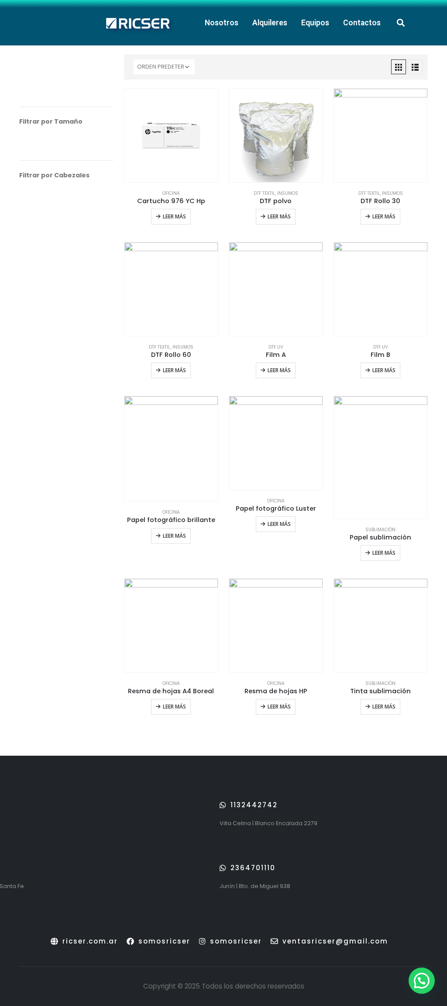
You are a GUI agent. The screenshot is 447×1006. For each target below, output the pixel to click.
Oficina (171, 193)
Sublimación (380, 529)
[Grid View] (398, 66)
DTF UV (275, 347)
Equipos (315, 22)
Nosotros (221, 22)
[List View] (415, 66)
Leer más (174, 216)
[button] (400, 23)
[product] (171, 135)
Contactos (362, 22)
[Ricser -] (137, 22)
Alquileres (269, 22)
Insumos (287, 193)
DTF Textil (264, 193)
